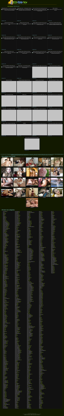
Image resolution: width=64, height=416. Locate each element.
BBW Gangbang (5, 276)
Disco (15, 240)
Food (15, 318)
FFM (15, 284)
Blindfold (4, 319)
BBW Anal (4, 275)
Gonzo (16, 371)
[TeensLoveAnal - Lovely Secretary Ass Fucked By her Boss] (39, 115)
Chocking (4, 366)
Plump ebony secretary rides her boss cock (40, 123)
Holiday (16, 405)
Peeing (28, 405)
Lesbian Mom (29, 293)
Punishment (40, 250)
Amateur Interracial (5, 224)
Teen (39, 383)
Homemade (28, 211)
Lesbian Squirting (29, 299)
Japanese (28, 248)
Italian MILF (28, 242)
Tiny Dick (40, 400)
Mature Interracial (29, 335)
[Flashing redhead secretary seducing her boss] (24, 43)
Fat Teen (16, 296)
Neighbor (28, 367)
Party (27, 403)
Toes (39, 406)
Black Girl (4, 317)
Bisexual (4, 311)
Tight (39, 396)
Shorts (40, 310)
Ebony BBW (16, 264)
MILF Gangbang (29, 315)
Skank (40, 318)
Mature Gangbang (29, 333)
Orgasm (28, 388)
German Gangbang (17, 350)
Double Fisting (17, 251)
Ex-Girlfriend (16, 275)
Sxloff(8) (24, 123)
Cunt (15, 226)
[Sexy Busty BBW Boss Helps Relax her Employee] (8, 72)
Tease (40, 382)
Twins (52, 223)
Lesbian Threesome (29, 301)
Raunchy (40, 263)
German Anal (16, 346)
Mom (27, 349)
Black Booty (4, 315)
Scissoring (40, 292)
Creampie (4, 398)
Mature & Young (29, 329)
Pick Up (40, 218)
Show (40, 311)
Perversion (40, 212)
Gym (15, 379)
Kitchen (28, 268)
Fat (15, 293)
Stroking (40, 362)
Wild (51, 265)
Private (40, 242)
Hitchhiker (16, 402)
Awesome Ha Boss (9, 80)
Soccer (40, 332)
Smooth (40, 327)
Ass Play (4, 267)
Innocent (28, 232)
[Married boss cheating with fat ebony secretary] (55, 29)
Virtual (52, 240)
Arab (3, 250)
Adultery (4, 218)
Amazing (4, 230)
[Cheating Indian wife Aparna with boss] (24, 57)
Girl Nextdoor (17, 362)
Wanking (52, 245)
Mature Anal (28, 331)
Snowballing (40, 330)
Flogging (16, 317)
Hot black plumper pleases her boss (24, 80)
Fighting (16, 304)
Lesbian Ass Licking (29, 283)
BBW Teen (4, 277)
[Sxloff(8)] (24, 129)
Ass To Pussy (4, 269)
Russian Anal (41, 284)
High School (16, 400)
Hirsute (16, 401)
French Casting (17, 329)
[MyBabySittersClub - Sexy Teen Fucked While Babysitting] (8, 14)
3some (4, 213)
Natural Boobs (29, 363)
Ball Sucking (4, 286)
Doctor (16, 242)
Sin (39, 316)
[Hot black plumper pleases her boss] (24, 86)
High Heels (16, 399)
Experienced (16, 279)
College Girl (4, 384)
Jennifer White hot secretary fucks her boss (40, 22)
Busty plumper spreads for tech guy (55, 108)
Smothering (40, 328)
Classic (4, 372)
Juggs (28, 264)
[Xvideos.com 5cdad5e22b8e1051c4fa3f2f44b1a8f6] (24, 101)
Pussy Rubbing (41, 258)
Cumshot (16, 224)
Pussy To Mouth (41, 260)
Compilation (4, 387)
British (4, 335)
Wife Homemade (53, 260)
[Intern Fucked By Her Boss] (8, 101)
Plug (39, 228)
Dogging (16, 243)
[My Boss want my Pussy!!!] (39, 86)
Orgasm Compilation (30, 389)
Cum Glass (16, 213)
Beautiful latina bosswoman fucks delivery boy (55, 51)
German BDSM (17, 348)
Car (3, 354)
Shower (40, 312)
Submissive (40, 367)
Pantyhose (28, 400)
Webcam (52, 249)
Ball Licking (4, 285)
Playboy (40, 225)
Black (3, 314)
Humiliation (28, 223)
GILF (15, 337)
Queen (40, 261)
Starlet (40, 351)
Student (40, 364)
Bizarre (4, 313)
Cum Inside (16, 217)
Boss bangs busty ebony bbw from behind (32, 137)
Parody (28, 402)
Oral (27, 386)
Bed (3, 296)
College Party (5, 385)
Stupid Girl (40, 366)
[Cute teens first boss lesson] (8, 29)
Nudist (28, 372)
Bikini (3, 309)
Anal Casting (4, 234)
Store (39, 354)
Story (39, 355)
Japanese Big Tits (29, 250)
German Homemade (17, 352)
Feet (15, 297)
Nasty (28, 362)
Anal (3, 232)
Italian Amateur (29, 240)
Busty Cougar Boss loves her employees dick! (55, 94)
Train (51, 214)
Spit (39, 344)
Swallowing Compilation (42, 370)
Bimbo (4, 310)
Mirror (28, 343)
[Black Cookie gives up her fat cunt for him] (39, 57)
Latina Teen (28, 277)
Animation (4, 247)
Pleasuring (40, 227)
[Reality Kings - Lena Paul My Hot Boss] (24, 72)
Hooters (28, 214)
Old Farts (28, 380)
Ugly (51, 224)
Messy (28, 338)
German (16, 344)
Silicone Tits (40, 314)
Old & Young (28, 379)
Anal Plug (4, 243)
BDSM (4, 279)
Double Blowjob (17, 250)
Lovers (28, 309)
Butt (3, 344)
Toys (51, 213)
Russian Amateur (41, 283)
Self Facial (40, 296)
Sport (39, 345)
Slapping (40, 321)
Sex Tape (40, 303)
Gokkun (16, 369)
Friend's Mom (17, 331)
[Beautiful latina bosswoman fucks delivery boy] (55, 57)
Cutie (15, 228)
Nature (28, 365)
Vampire (52, 234)
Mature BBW (28, 332)
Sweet (40, 372)
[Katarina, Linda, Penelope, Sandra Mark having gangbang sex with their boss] (8, 129)
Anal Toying (4, 245)
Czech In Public (17, 230)
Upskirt (52, 232)
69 (3, 215)
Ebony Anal (16, 263)
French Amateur (17, 327)
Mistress (28, 346)
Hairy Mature (16, 386)
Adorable (4, 217)
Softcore (40, 335)
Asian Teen (4, 263)
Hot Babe (28, 217)
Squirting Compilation (42, 350)
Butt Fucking (4, 345)
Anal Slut (4, 244)
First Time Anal (17, 310)
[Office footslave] (55, 14)
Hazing (16, 395)
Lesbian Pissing (29, 296)
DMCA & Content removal (34, 414)
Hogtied (16, 404)
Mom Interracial (29, 353)
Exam (15, 276)
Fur (15, 336)
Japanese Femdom (29, 251)
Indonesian (28, 231)
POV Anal (28, 395)
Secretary (40, 294)
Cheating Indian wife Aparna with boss (24, 51)
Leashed (28, 278)
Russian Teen (41, 286)
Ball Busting (4, 284)
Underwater (52, 227)
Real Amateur (41, 264)
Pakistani (28, 397)
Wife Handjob (53, 259)
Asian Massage (5, 262)
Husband (28, 225)
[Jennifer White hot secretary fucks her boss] (39, 29)
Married (28, 321)
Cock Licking (4, 380)
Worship (52, 269)
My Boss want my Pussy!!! (40, 80)
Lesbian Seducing (29, 297)
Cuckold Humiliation (5, 404)
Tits (39, 405)
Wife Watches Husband (54, 264)
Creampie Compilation (6, 399)
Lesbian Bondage (29, 286)
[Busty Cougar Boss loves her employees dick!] (55, 101)
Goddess (16, 368)
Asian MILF (4, 261)
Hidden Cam (16, 398)
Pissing (40, 224)
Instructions (28, 234)
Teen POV (40, 389)
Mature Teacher (29, 336)
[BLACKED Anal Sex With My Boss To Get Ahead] (24, 115)
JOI (27, 246)
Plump (40, 230)
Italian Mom (28, 243)
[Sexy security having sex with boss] (55, 72)
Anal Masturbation (5, 241)
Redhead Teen (41, 268)
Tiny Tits (40, 401)
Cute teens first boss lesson (9, 22)
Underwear (52, 228)
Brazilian (4, 333)
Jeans (28, 260)
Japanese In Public (29, 252)
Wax (51, 248)
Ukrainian (52, 225)
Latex (27, 275)
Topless (52, 212)
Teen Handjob (41, 387)
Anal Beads (4, 233)
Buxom (4, 347)
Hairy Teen (16, 388)
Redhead (40, 267)
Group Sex (16, 378)
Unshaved (52, 231)
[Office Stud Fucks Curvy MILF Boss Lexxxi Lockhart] (39, 101)
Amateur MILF (5, 226)
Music (28, 361)
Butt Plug (4, 346)
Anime (4, 248)
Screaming (40, 293)
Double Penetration (17, 252)
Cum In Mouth (17, 215)
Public (40, 246)
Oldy (27, 384)
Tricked (52, 218)
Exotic (16, 278)
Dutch (16, 259)
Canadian (4, 353)
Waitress (52, 244)
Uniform (52, 230)
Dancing (16, 231)
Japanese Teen (29, 258)
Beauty (4, 294)
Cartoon (4, 355)
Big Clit (4, 303)
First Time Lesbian (17, 311)
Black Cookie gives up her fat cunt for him (39, 51)
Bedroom (4, 297)
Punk (39, 251)
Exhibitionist (16, 277)
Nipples (28, 369)
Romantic (40, 277)
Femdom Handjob (17, 301)
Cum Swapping (17, 223)
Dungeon (16, 258)
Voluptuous (52, 242)
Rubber (40, 281)
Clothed (4, 378)
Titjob (39, 404)
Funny (16, 335)
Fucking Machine (17, 333)
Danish (16, 232)
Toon (51, 211)
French (16, 326)
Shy (39, 313)
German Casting (17, 349)
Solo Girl (40, 337)
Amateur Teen (5, 227)
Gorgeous (16, 372)
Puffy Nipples (41, 249)
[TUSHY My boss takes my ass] (8, 57)
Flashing (16, 315)
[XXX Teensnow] (18, 2)
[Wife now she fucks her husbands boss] (39, 43)
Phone (40, 216)
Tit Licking (40, 403)
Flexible (16, 316)
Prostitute (40, 245)
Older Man (28, 382)
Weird (52, 251)
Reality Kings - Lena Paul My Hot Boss (24, 65)
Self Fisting (40, 297)
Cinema (4, 371)
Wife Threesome (53, 263)
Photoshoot (40, 217)
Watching (52, 246)
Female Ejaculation (17, 299)
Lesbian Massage (29, 292)
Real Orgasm (41, 265)
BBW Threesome (5, 278)
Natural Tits (28, 364)
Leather (28, 279)
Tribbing (52, 217)
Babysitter (4, 281)
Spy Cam (40, 347)
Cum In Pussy (17, 216)
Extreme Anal (17, 283)
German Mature (17, 355)
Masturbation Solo (29, 327)
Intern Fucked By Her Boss (9, 94)
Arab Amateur (5, 251)
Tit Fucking (40, 402)
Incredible (28, 228)
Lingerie (28, 302)
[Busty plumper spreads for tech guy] (55, 115)
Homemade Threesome (30, 212)
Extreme (16, 282)
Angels (4, 246)
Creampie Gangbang (6, 400)
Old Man (28, 381)
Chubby (4, 367)
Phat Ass (40, 215)
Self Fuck (40, 298)
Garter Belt (16, 343)
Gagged (16, 338)
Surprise (40, 368)
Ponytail (40, 234)
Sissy (39, 317)
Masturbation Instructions (30, 326)
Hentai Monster (17, 397)
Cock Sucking (5, 382)
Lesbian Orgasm (29, 294)
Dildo (15, 235)
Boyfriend (4, 331)
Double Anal (16, 249)
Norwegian (28, 370)
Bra (3, 332)
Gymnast (16, 380)
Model (28, 348)
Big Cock (4, 304)
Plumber (40, 229)
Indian (28, 229)
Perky (40, 211)
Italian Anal (28, 241)
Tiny (39, 399)
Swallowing (40, 369)
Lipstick (28, 303)
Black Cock (4, 316)
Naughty (28, 366)
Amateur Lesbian (5, 225)
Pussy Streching (41, 259)
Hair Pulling (16, 383)
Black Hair (4, 318)
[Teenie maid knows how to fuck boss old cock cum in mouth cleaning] (39, 14)
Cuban (4, 402)
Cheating (4, 362)
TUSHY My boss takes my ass (9, 51)
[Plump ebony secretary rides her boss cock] (39, 129)
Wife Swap (52, 262)
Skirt (39, 320)
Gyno (15, 381)
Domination (16, 246)
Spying (40, 348)
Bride (3, 334)
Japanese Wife (29, 259)
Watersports (52, 247)
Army (3, 252)
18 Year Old (4, 211)
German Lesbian (17, 353)
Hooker (28, 213)
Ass (3, 264)
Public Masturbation (41, 247)
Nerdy (28, 368)
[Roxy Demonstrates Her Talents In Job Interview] (55, 86)
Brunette (4, 336)
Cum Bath (4, 406)
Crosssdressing (5, 401)
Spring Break (41, 346)
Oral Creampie (29, 387)
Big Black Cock (5, 302)
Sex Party (40, 302)
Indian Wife (28, 230)
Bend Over (4, 300)
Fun (15, 334)
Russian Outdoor (41, 285)
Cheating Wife (5, 363)
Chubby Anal (4, 369)
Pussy (40, 252)
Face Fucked (16, 285)
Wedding (52, 250)
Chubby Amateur (5, 368)
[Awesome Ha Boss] (8, 86)
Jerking (28, 262)
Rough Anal (40, 279)
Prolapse (40, 243)
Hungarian (28, 224)
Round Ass (40, 280)
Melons (28, 337)
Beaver (4, 295)
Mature (28, 328)
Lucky (28, 311)
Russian (40, 282)
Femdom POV (17, 302)
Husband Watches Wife (30, 226)
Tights (40, 398)
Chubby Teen (5, 370)
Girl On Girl (16, 363)
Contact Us (38, 414)
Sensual (40, 300)
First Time (16, 309)
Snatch (40, 329)
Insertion (28, 233)
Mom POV (28, 354)
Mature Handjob (29, 334)
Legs (27, 280)
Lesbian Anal (29, 282)
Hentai (16, 396)
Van (51, 235)
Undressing (52, 229)
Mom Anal (28, 350)
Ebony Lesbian (17, 265)
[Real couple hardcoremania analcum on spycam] (8, 43)
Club (3, 379)
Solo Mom (40, 338)
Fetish (16, 303)
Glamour (16, 365)
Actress (4, 216)
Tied (39, 395)
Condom (4, 388)
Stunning (40, 365)
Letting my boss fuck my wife (24, 22)
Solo (39, 336)
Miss (27, 344)
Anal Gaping (4, 240)
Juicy (27, 265)
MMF (27, 318)
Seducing (40, 295)
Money (28, 355)
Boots (3, 328)
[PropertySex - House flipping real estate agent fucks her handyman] (8, 115)
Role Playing (40, 275)
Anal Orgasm (4, 242)
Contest (4, 389)
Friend (16, 330)
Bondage (4, 326)
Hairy (15, 384)
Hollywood (16, 406)
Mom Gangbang (29, 351)
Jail (27, 247)
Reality (40, 266)
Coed (3, 383)
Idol (27, 227)
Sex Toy (40, 304)
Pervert (40, 213)
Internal (28, 235)
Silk (39, 315)
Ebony (16, 261)
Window (52, 266)
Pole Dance (40, 231)
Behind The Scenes (5, 298)
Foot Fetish (16, 319)
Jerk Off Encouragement (30, 261)
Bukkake (4, 338)
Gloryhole (16, 367)
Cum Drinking (17, 211)
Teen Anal (40, 384)
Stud (39, 363)
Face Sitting (16, 286)
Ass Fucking (4, 265)
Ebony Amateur (17, 262)
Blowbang (4, 321)
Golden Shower (17, 370)
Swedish (40, 371)
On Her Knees (29, 385)
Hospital (28, 216)
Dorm (15, 248)
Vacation (52, 233)
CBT (3, 348)
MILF (27, 313)
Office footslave (55, 8)
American (4, 231)
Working (52, 267)
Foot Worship (17, 320)
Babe (3, 280)
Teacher (40, 381)
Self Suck (40, 299)
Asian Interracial (5, 259)
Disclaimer (25, 414)
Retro (39, 269)
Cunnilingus (16, 225)
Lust (27, 312)
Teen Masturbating (41, 388)
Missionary (28, 345)
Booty (3, 329)
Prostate (40, 244)
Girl (15, 361)
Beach (4, 293)
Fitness (16, 314)
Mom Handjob (29, 352)
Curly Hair (16, 227)
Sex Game (40, 301)
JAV (27, 245)
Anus (3, 249)
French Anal (16, 328)
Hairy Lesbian (17, 385)
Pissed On (40, 223)
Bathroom (4, 292)
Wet (51, 252)
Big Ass (4, 301)
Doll (15, 245)
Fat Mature (16, 295)
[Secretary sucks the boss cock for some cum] (55, 43)
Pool (39, 235)
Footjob (16, 321)
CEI (3, 349)
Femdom (16, 300)
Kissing (28, 267)
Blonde (4, 320)
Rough (40, 278)
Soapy (40, 331)
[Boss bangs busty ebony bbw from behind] (32, 144)
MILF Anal (28, 314)
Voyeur (52, 243)
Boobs (4, 327)
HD (15, 382)
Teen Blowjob (41, 385)
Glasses (16, 366)
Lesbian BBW (29, 284)
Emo (15, 269)
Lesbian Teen (29, 300)
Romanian (40, 276)
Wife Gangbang (53, 258)
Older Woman (29, 383)
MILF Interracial (29, 316)
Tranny (52, 216)
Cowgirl (4, 396)
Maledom (28, 320)
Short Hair (40, 309)
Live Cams (28, 304)
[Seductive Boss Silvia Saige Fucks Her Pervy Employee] (39, 72)
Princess (40, 240)
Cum (3, 405)
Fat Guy (16, 294)
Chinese (4, 365)
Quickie (40, 262)
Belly (3, 299)
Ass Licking (4, 266)
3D (3, 212)
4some (4, 214)
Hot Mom (28, 218)
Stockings (40, 352)
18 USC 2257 (28, 414)
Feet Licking (16, 298)
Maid (27, 319)
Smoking (40, 326)
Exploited (16, 280)
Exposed (16, 281)
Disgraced (16, 241)
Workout (52, 268)
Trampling (52, 215)
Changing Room (5, 361)
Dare (15, 233)
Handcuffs (16, 389)
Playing (40, 226)
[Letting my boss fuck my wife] (24, 29)
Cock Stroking (5, 381)
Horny (28, 215)
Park (27, 401)
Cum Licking (16, 218)
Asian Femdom (5, 258)
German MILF (17, 354)
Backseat (4, 283)
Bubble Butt (4, 337)
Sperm (40, 343)
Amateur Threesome (5, 228)
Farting (16, 292)
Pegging (28, 406)
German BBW (17, 347)
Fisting (16, 313)
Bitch (3, 312)
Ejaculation (16, 268)
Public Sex (40, 248)
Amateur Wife (5, 229)
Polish (40, 233)
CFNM (4, 350)
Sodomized (40, 334)
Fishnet (16, 312)
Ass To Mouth (5, 268)
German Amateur (17, 345)
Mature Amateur (29, 330)
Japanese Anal (29, 249)
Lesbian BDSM (29, 285)
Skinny (40, 319)
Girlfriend (16, 364)
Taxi (39, 380)
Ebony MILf (16, 266)
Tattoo (40, 379)
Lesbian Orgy (29, 295)
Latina (28, 276)
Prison (40, 241)
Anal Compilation (5, 235)
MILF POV (28, 317)
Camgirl (4, 352)
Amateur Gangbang (5, 223)
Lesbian (28, 281)
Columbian (4, 386)
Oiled (27, 378)
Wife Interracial (53, 261)
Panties (28, 399)
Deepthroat (16, 234)
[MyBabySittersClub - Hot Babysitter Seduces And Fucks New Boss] (24, 14)
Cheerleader (4, 364)
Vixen (52, 241)
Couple (4, 395)
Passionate (28, 404)
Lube (27, 310)
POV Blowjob (29, 396)
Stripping (40, 361)
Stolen (40, 353)
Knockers (28, 269)
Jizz (27, 263)
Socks (40, 333)
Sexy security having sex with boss (55, 65)
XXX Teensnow (10, 6)
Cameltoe (4, 351)
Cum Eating (16, 212)
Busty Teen (4, 343)
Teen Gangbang (41, 386)
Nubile (28, 371)
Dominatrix (16, 247)
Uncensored (52, 226)
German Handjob (17, 351)
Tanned (40, 378)
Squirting (40, 349)
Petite (40, 214)
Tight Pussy (40, 397)
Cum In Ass (16, 214)
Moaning (28, 347)
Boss (3, 330)
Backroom (4, 282)
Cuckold (4, 403)
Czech (16, 229)
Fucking (16, 332)
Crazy (3, 397)
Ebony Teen (16, 267)
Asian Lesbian (5, 260)
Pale (27, 398)
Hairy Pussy (16, 387)
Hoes (15, 403)
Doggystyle (16, 244)
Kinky (27, 266)
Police (40, 232)
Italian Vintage (29, 244)
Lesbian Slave (29, 298)
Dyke (15, 260)
